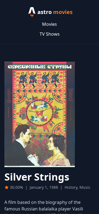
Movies (49, 24)
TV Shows (50, 34)
